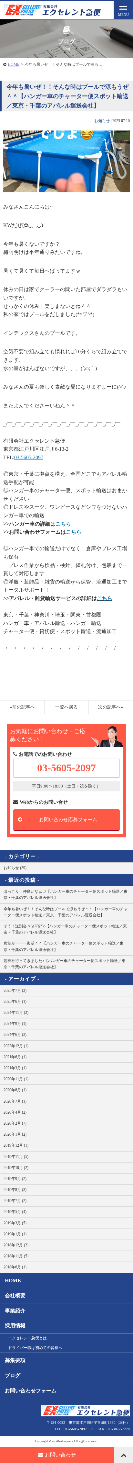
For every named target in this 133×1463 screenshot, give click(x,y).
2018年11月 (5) (16, 1256)
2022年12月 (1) (16, 1046)
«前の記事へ (22, 707)
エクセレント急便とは (27, 1338)
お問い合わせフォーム (30, 1390)
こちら (63, 524)
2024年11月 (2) (16, 1012)
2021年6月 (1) (15, 1057)
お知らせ (102, 121)
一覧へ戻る (66, 707)
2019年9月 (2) (15, 1178)
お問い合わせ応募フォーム (68, 819)
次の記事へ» (110, 707)
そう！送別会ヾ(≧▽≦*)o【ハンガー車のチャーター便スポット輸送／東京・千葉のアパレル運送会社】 (65, 929)
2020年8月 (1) (15, 1090)
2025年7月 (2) (15, 990)
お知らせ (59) (15, 868)
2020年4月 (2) (15, 1112)
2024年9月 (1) (15, 1023)
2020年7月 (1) (15, 1101)
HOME (13, 64)
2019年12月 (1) (16, 1145)
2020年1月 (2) (15, 1134)
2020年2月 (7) (15, 1123)
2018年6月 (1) (15, 1267)
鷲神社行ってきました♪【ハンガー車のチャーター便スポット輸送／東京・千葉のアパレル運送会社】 (65, 963)
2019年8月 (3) (15, 1189)
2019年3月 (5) (15, 1223)
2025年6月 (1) (15, 1001)
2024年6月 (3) (15, 1034)
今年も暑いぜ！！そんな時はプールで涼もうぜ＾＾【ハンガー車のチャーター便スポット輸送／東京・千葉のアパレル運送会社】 (66, 912)
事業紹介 (15, 1310)
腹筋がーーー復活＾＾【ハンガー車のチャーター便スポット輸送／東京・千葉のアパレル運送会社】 (64, 946)
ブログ (12, 1375)
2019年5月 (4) (15, 1211)
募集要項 (15, 1360)
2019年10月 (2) (16, 1167)
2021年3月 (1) (15, 1068)
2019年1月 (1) (15, 1234)
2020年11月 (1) (16, 1079)
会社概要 (15, 1295)
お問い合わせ (60, 1454)
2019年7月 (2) (15, 1200)
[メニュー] (123, 9)
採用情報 (15, 1325)
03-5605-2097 (66, 768)
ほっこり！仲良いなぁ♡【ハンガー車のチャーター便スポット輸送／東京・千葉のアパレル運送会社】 (66, 894)
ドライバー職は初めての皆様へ (35, 1347)
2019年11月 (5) (16, 1156)
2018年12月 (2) (16, 1245)
